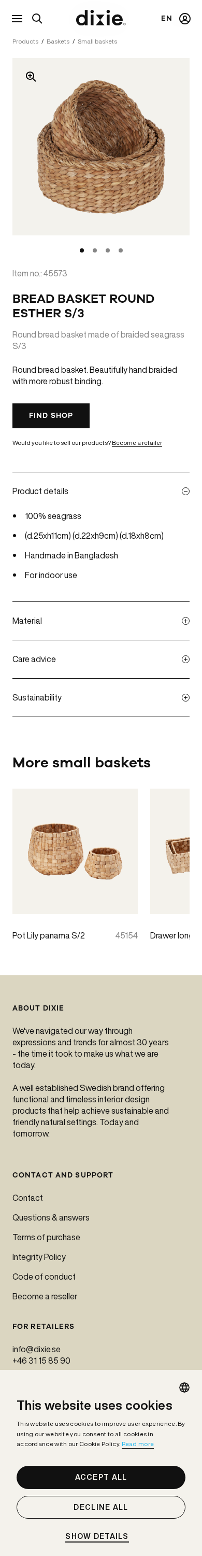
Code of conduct (44, 1276)
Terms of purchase (46, 1237)
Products (25, 41)
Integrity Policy (39, 1257)
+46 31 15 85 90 (41, 1360)
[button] (101, 1537)
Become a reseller (44, 1296)
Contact (27, 1197)
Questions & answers (51, 1217)
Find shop (51, 415)
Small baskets (97, 41)
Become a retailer (137, 442)
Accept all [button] (101, 1477)
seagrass (64, 516)
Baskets (58, 41)
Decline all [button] (101, 1507)
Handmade (45, 555)
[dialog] (101, 1463)
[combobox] (184, 1387)
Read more (138, 1443)
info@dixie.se (36, 1349)
